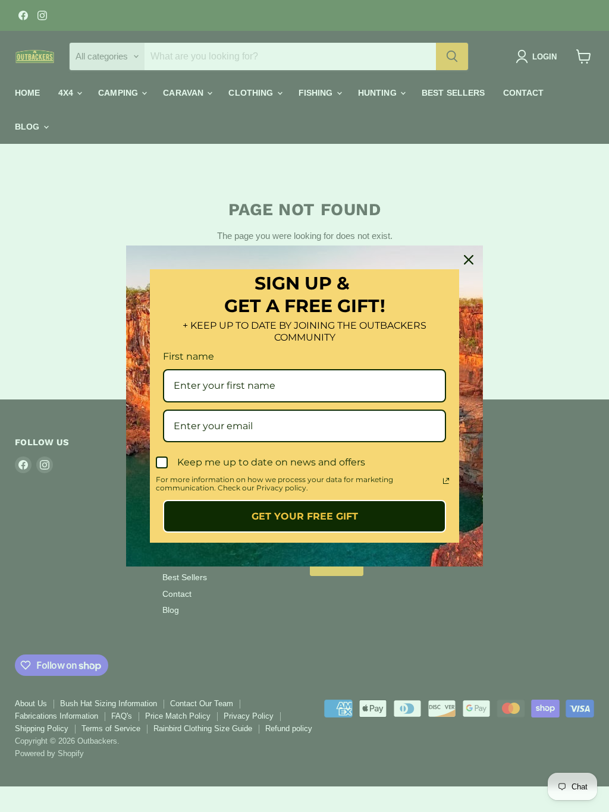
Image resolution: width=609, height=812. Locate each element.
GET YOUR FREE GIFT (305, 516)
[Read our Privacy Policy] (446, 481)
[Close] (468, 260)
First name (188, 356)
